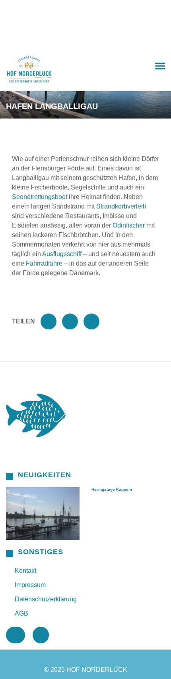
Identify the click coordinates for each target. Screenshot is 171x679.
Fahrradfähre (44, 263)
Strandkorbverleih (121, 206)
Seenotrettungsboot (39, 196)
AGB (21, 613)
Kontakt (25, 570)
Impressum (30, 584)
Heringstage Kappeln (111, 489)
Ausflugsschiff (62, 254)
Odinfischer (129, 225)
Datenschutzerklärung (46, 599)
